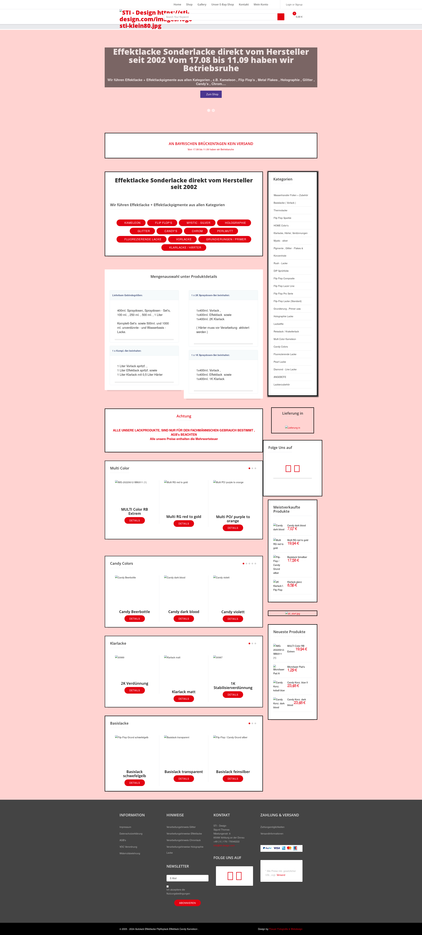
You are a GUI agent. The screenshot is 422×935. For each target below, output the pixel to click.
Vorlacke (183, 239)
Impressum (125, 827)
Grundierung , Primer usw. (287, 308)
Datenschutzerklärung (131, 833)
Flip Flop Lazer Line (284, 286)
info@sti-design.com (224, 845)
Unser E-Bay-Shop (222, 4)
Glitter (143, 231)
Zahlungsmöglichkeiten (272, 827)
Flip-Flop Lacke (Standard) (288, 301)
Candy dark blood (183, 611)
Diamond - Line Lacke (285, 369)
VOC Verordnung (128, 846)
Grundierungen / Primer (225, 239)
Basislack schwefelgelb (134, 773)
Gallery (201, 4)
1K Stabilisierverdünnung (233, 685)
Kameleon (132, 223)
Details (134, 520)
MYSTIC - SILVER (198, 223)
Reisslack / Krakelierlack (286, 331)
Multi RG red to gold (183, 516)
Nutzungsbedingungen (178, 893)
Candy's (170, 231)
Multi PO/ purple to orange (233, 518)
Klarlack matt (184, 691)
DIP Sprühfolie (281, 270)
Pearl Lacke (280, 361)
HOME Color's (281, 225)
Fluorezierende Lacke (143, 239)
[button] (292, 4)
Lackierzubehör (282, 384)
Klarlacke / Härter (184, 247)
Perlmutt (224, 231)
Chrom (197, 231)
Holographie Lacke (283, 316)
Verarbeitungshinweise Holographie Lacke (184, 849)
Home (177, 4)
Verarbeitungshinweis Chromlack (183, 840)
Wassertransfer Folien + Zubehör (291, 195)
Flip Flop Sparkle (282, 217)
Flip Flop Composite (284, 278)
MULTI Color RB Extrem (134, 511)
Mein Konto (261, 4)
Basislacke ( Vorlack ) (285, 202)
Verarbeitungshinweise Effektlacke (184, 833)
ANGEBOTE (280, 377)
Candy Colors (281, 346)
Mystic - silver (281, 240)
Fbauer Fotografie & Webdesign (285, 929)
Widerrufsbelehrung (130, 853)
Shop (189, 4)
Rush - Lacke (280, 263)
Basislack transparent (184, 771)
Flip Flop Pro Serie (283, 293)
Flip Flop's (163, 223)
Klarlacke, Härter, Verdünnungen (291, 233)
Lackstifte (279, 323)
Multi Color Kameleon (285, 339)
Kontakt (244, 4)
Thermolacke (280, 210)
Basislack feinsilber (233, 771)
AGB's (123, 840)
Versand (281, 875)
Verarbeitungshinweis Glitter (181, 827)
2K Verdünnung (134, 683)
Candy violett (233, 611)
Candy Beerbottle (134, 611)
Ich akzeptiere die (178, 891)
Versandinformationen (271, 833)
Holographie (235, 223)
